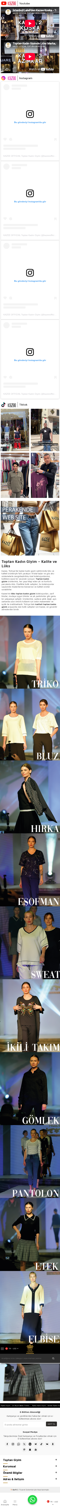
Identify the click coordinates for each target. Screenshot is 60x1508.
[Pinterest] (24, 1449)
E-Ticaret (21, 1490)
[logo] (30, 1349)
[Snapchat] (30, 1449)
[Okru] (52, 1444)
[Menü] (2, 1349)
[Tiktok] (41, 1444)
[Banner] (15, 430)
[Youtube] (35, 1449)
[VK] (47, 1444)
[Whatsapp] (18, 1444)
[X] (24, 1444)
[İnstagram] (12, 1444)
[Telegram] (35, 1444)
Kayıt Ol (51, 1424)
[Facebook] (7, 1444)
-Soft (14, 1490)
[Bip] (30, 1444)
